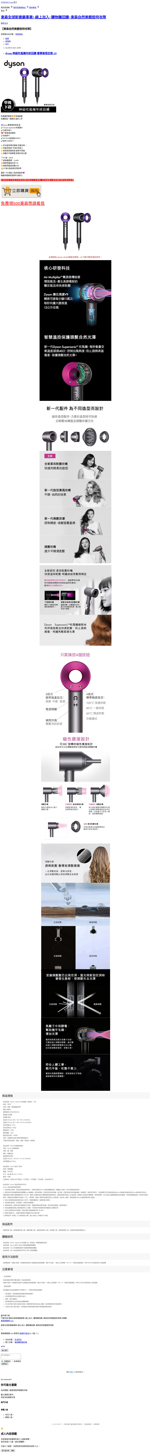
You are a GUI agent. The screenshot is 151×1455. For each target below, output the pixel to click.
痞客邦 (22, 1333)
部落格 (8, 41)
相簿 (7, 39)
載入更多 (5, 1350)
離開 (12, 1450)
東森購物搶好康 (21, 1342)
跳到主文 (4, 23)
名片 (7, 44)
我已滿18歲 (5, 1450)
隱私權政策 (88, 1424)
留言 (27, 1333)
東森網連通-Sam (7, 1321)
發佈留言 (5, 1364)
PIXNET (58, 1424)
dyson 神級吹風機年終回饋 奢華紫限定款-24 (30, 53)
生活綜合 (18, 1340)
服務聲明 (96, 1424)
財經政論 (19, 34)
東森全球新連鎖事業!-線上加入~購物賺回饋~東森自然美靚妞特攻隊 (53, 17)
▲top (3, 1346)
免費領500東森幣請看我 (23, 203)
